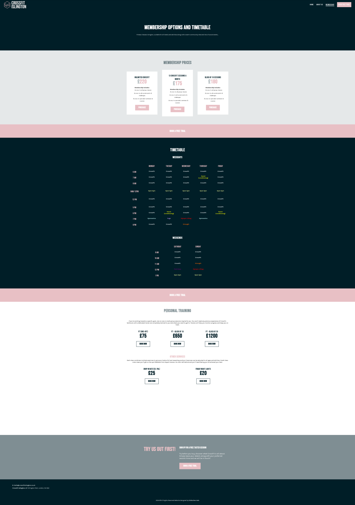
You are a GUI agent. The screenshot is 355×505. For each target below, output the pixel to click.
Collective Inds (194, 500)
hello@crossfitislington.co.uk (24, 485)
